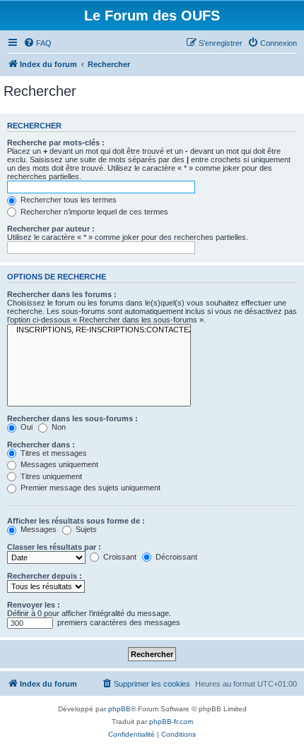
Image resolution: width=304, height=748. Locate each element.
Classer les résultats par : (54, 547)
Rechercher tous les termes (67, 199)
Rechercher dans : (41, 444)
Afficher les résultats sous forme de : (76, 521)
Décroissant (175, 557)
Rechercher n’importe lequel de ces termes (93, 211)
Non (57, 427)
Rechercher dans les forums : (62, 294)
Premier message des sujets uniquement (89, 487)
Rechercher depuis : (44, 576)
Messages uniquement (58, 464)
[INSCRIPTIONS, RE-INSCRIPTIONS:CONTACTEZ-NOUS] (98, 330)
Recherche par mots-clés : (56, 142)
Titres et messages (52, 453)
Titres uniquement (50, 476)
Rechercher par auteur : (51, 228)
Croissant (118, 557)
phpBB (119, 709)
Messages (37, 529)
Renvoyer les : (33, 605)
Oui (25, 427)
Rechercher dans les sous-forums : (72, 418)
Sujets (85, 529)
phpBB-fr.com (171, 721)
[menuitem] (37, 43)
